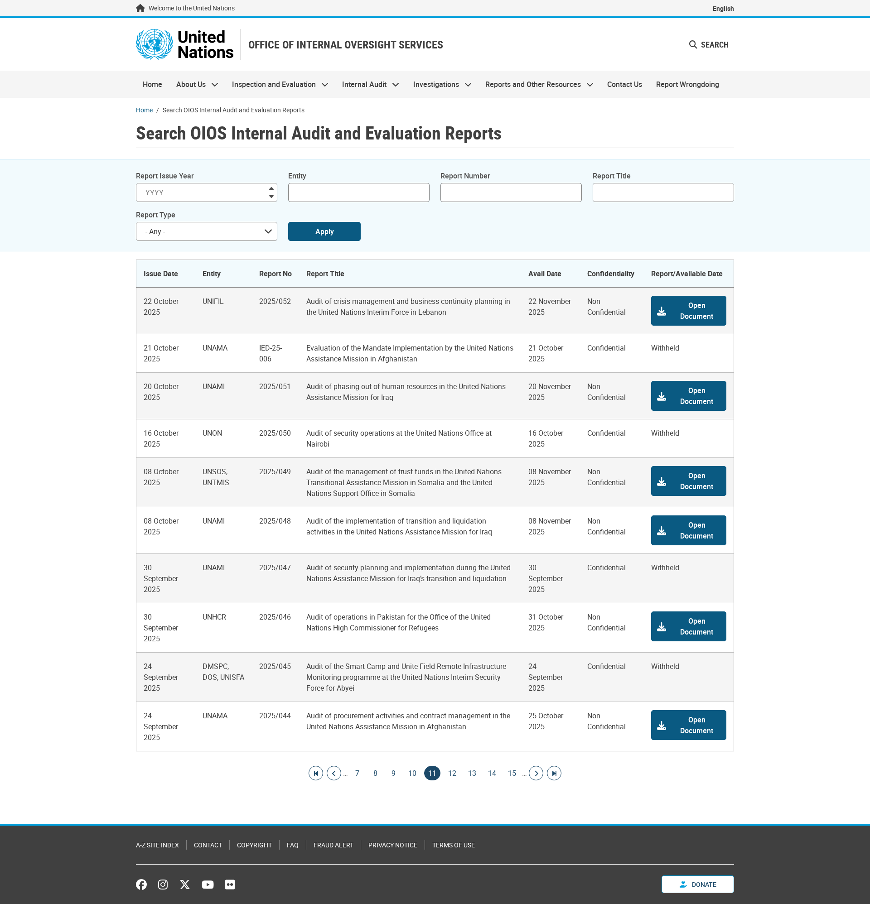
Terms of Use (453, 845)
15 (512, 773)
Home (152, 84)
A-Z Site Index (157, 845)
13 (472, 773)
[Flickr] (230, 884)
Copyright (254, 845)
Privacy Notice (392, 845)
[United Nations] (184, 44)
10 (412, 773)
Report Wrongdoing (687, 84)
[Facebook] (143, 884)
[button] (709, 44)
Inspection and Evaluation (270, 84)
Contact (208, 845)
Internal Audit (361, 84)
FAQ (293, 845)
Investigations (432, 84)
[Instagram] (163, 884)
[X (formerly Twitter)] (185, 884)
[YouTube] (207, 884)
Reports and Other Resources (529, 84)
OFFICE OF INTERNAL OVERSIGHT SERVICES (345, 44)
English (723, 8)
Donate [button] (703, 884)
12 (452, 773)
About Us (187, 84)
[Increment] (271, 187)
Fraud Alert (333, 845)
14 (492, 773)
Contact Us (624, 84)
